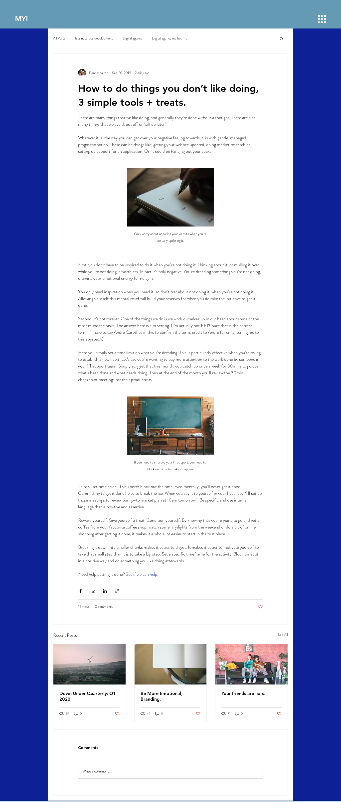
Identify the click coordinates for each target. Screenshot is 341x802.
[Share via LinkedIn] (105, 591)
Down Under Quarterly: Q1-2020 (88, 696)
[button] (322, 19)
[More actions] (260, 73)
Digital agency (132, 38)
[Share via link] (117, 591)
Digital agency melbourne (169, 38)
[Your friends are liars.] (251, 664)
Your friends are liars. (243, 693)
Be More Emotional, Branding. (161, 696)
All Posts (59, 38)
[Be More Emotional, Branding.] (171, 664)
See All (283, 634)
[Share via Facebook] (80, 591)
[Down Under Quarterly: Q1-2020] (89, 664)
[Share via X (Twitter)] (92, 591)
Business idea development (94, 38)
